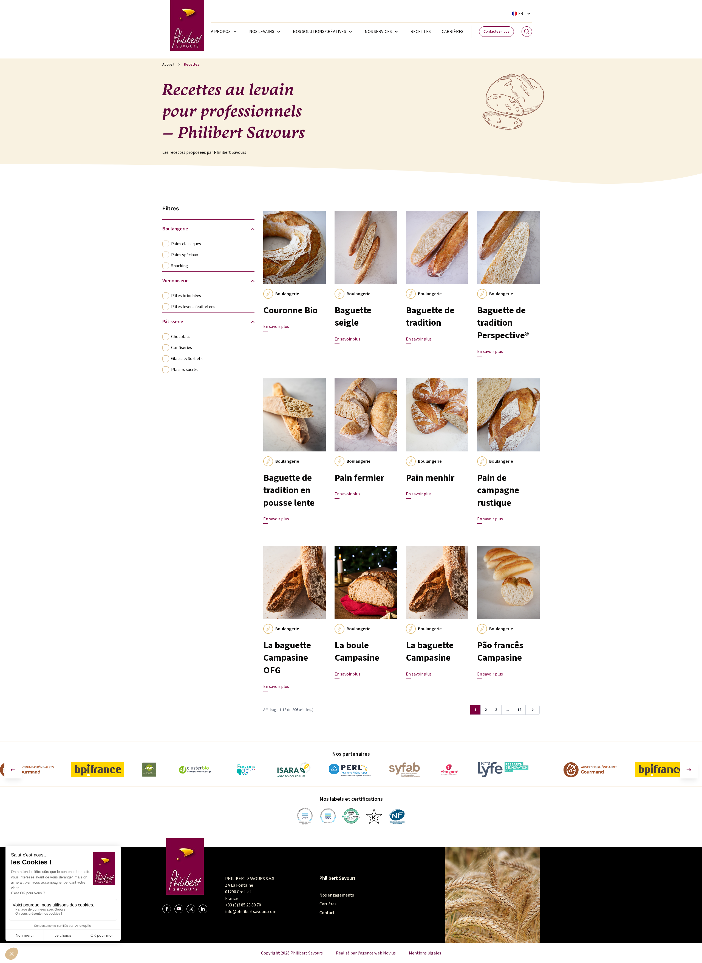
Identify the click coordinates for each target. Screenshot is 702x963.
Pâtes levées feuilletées (193, 307)
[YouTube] (178, 909)
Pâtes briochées (186, 296)
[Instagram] (190, 909)
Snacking (179, 266)
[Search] (527, 31)
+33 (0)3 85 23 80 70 (243, 905)
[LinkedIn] (203, 909)
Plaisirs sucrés (184, 370)
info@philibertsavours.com (250, 912)
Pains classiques (186, 244)
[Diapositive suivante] (689, 769)
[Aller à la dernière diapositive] (13, 769)
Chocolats (180, 337)
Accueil (168, 64)
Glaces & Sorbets (187, 359)
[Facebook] (166, 909)
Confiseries (181, 348)
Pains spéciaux (184, 255)
